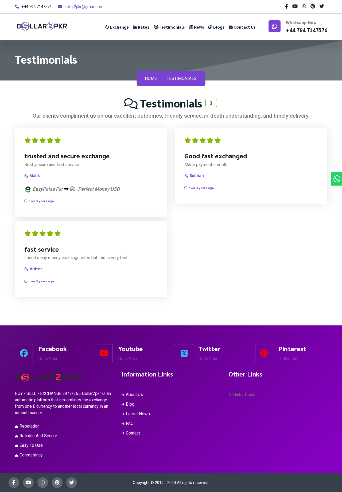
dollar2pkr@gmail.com (83, 6)
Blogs (218, 26)
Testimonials (172, 26)
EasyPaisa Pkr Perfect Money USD (76, 189)
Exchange (119, 26)
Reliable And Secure (38, 435)
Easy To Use (31, 445)
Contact (133, 433)
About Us (134, 394)
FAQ (130, 423)
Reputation (30, 426)
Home (151, 78)
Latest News (138, 413)
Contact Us (244, 26)
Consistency (31, 455)
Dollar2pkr (47, 358)
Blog (130, 404)
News (198, 26)
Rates (143, 26)
